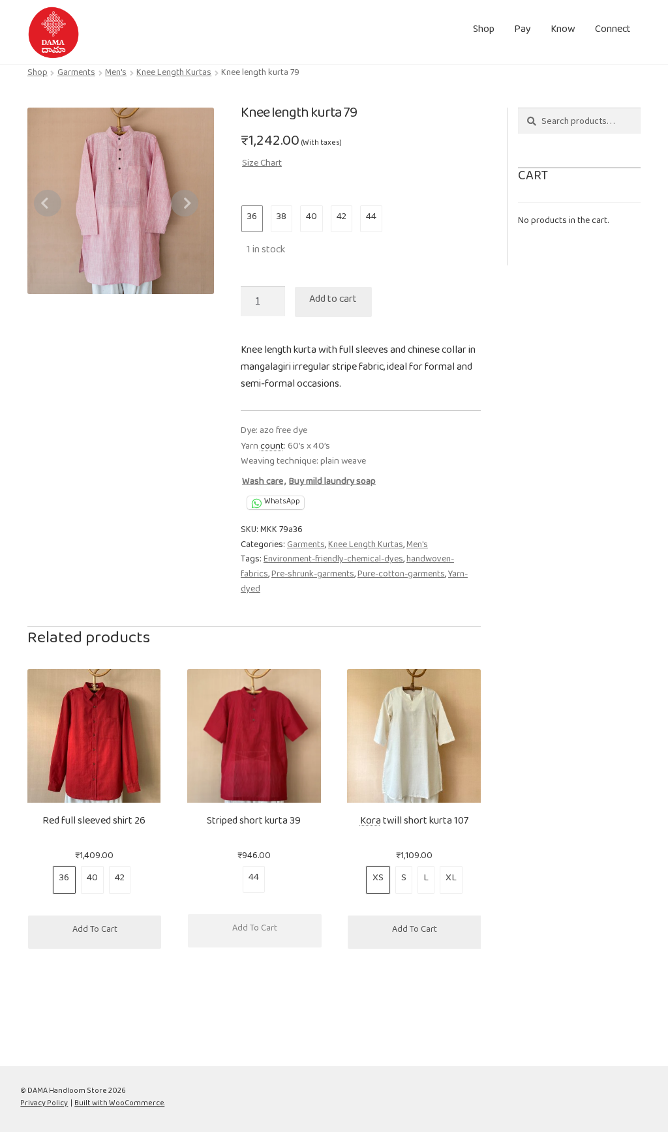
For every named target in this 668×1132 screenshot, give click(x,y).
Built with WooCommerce (119, 1105)
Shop (483, 32)
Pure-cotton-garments (401, 576)
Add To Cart (94, 931)
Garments (76, 75)
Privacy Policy (44, 1105)
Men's (116, 75)
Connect (613, 32)
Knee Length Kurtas (173, 75)
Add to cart (333, 302)
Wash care (262, 483)
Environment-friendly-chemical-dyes (333, 561)
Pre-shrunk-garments (312, 576)
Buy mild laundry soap (332, 483)
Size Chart (262, 165)
